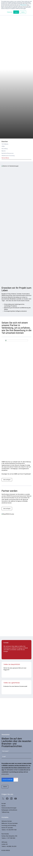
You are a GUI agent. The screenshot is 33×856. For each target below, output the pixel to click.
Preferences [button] (9, 12)
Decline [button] (23, 12)
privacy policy (5, 774)
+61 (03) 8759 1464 (11, 829)
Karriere (4, 805)
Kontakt (4, 803)
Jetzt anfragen (6, 479)
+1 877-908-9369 (10, 838)
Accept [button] (16, 12)
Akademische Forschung (8, 155)
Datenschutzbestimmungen (9, 808)
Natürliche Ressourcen (8, 153)
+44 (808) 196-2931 (11, 846)
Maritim (4, 151)
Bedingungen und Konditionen (9, 810)
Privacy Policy (23, 5)
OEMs (3, 146)
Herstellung (5, 148)
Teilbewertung (5, 812)
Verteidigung (5, 144)
